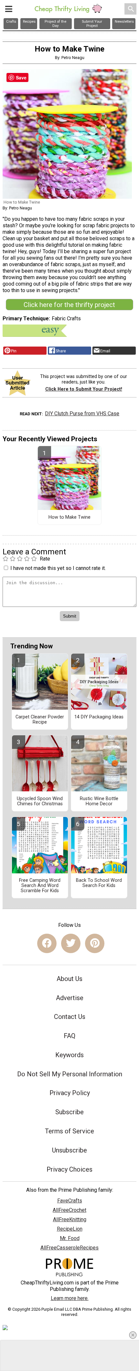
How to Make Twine (69, 517)
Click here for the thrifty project (69, 305)
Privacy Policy (69, 1093)
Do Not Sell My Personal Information (69, 1074)
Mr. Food (70, 1238)
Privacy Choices (69, 1169)
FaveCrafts (69, 1201)
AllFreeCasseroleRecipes (69, 1248)
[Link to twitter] (70, 943)
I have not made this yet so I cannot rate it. (58, 568)
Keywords (69, 1055)
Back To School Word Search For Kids (99, 883)
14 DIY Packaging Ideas (98, 717)
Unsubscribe (69, 1150)
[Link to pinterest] (94, 943)
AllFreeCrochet (69, 1210)
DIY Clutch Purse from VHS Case (82, 413)
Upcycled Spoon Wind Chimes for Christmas (40, 801)
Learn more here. (70, 1298)
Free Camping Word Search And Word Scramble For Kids (39, 885)
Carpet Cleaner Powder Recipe (40, 720)
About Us (69, 979)
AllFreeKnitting (69, 1219)
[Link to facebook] (47, 943)
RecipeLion (69, 1229)
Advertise (69, 998)
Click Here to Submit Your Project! (83, 389)
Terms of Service (69, 1131)
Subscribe (69, 1112)
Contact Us (69, 1017)
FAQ (69, 1036)
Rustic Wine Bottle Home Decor (99, 801)
